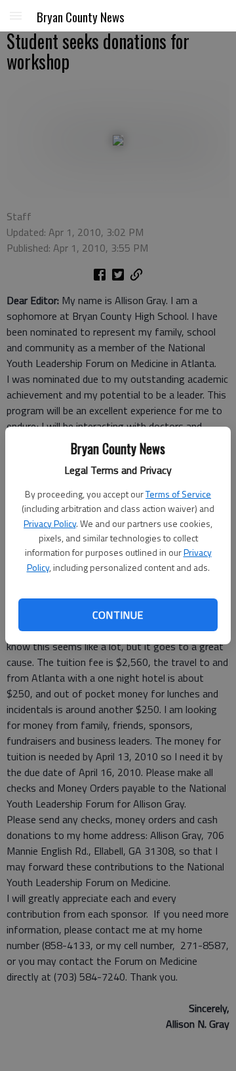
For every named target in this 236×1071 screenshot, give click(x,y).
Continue (117, 615)
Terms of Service (178, 494)
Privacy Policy (50, 523)
